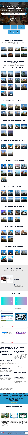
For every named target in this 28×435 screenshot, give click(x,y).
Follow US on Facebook (9, 433)
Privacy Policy (24, 432)
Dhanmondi (3, 310)
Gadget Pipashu (17, 305)
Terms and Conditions (18, 433)
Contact (14, 433)
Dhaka (2, 326)
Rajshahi (3, 342)
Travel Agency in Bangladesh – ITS (6, 321)
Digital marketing (17, 324)
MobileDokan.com (4, 337)
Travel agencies (3, 323)
